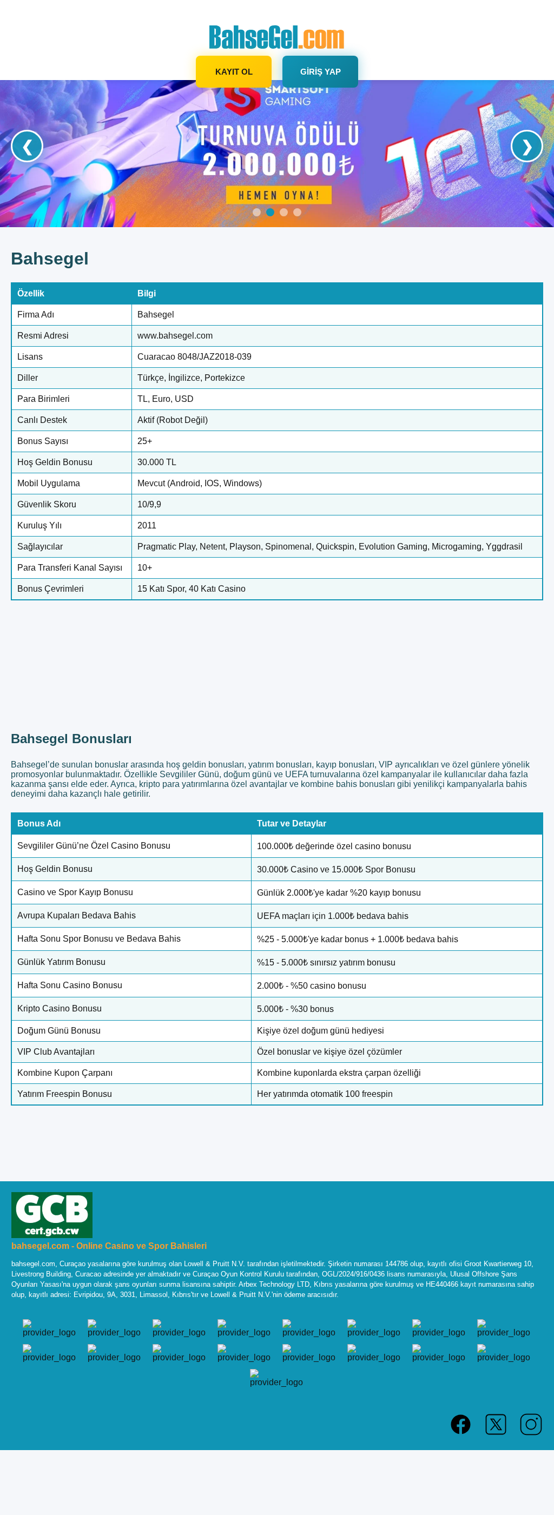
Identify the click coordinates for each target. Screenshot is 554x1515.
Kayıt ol (234, 71)
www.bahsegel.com (175, 335)
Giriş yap (320, 71)
